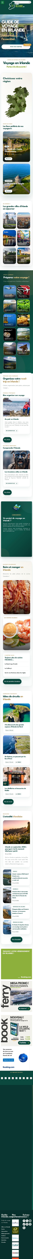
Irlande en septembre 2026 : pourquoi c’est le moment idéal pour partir (16, 849)
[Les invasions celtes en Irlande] (16, 460)
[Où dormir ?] (9, 326)
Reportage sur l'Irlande (19, 906)
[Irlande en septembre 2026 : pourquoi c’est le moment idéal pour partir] (16, 832)
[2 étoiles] (7, 154)
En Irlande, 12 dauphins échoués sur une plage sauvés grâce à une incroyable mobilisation (20, 927)
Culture (3, 1235)
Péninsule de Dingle (18, 922)
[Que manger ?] (23, 326)
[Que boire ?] (9, 340)
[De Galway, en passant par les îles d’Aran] (16, 744)
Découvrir (8, 158)
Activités (3, 1240)
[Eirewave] (15, 1256)
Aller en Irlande (5, 1227)
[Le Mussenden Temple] (16, 179)
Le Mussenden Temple (14, 184)
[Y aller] (9, 297)
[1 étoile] (5, 154)
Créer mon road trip (16, 46)
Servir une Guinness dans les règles (15, 672)
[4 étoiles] (11, 154)
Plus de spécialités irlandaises (12, 681)
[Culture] (23, 312)
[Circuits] (23, 354)
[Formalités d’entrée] (23, 297)
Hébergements (5, 1233)
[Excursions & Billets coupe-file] (23, 340)
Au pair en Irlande (12, 419)
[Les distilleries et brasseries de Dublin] (16, 776)
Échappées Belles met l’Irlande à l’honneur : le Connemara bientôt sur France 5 (20, 911)
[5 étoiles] (13, 154)
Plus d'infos (7, 439)
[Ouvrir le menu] (2, 2)
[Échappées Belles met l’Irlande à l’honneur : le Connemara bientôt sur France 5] (7, 912)
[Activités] (9, 368)
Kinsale (15, 871)
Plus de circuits (8, 801)
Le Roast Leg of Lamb (11, 664)
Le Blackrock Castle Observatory (13, 150)
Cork (7, 146)
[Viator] (15, 1248)
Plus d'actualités (16, 939)
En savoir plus (10, 430)
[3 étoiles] (9, 154)
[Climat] (9, 312)
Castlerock (9, 180)
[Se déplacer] (9, 354)
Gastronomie (5, 1238)
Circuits (3, 1242)
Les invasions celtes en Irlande (16, 472)
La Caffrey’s (8, 668)
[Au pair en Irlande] (16, 407)
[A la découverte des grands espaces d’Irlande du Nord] (16, 712)
